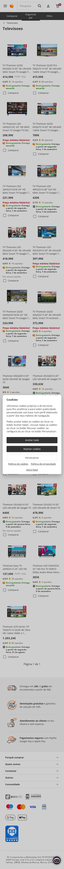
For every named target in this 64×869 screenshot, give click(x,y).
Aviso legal (32, 469)
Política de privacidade (43, 463)
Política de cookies (18, 463)
